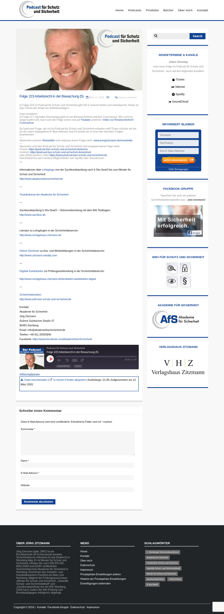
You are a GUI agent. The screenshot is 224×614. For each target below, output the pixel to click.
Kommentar (28, 429)
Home (119, 10)
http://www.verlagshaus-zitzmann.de (40, 235)
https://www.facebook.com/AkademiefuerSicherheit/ (62, 339)
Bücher (168, 10)
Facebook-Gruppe (58, 607)
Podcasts (134, 10)
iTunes (179, 79)
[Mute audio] (59, 360)
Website (25, 485)
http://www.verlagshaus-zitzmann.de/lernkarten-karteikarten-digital (58, 279)
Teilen (78, 366)
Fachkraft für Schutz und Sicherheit (162, 563)
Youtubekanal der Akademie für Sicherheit (44, 194)
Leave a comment (127, 97)
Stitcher (179, 86)
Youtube (86, 119)
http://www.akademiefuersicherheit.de (41, 178)
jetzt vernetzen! (196, 199)
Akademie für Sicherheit (157, 557)
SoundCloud (179, 101)
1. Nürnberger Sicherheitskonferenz (163, 552)
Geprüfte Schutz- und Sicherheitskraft (163, 568)
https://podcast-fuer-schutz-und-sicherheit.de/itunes (58, 149)
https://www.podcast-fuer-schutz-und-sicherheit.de (78, 155)
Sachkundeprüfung (155, 579)
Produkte (152, 10)
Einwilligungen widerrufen (95, 583)
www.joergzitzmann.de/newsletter (113, 140)
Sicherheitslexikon (30, 294)
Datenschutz (87, 565)
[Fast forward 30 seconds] (83, 360)
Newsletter (48, 140)
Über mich (185, 10)
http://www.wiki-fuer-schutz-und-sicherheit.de (45, 299)
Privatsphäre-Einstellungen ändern (100, 574)
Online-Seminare (29, 250)
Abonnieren (63, 366)
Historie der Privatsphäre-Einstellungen (103, 579)
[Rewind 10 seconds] (67, 360)
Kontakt (202, 10)
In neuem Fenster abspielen (69, 379)
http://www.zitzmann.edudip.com (38, 255)
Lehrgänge (48, 169)
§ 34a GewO (152, 584)
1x (75, 360)
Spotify (180, 94)
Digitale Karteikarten (31, 271)
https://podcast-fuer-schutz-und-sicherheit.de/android (60, 152)
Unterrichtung (175, 579)
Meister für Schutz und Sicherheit (161, 574)
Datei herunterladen (36, 379)
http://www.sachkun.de (33, 214)
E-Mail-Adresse (30, 473)
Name (25, 460)
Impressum (86, 569)
